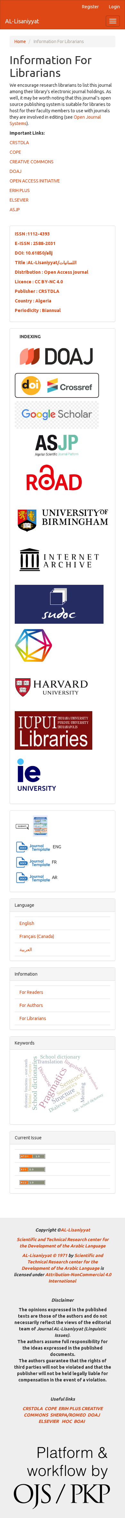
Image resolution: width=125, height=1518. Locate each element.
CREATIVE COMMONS (32, 161)
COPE (15, 152)
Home (20, 41)
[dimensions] (33, 645)
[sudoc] (59, 603)
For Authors (31, 1005)
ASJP (15, 209)
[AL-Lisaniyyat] (57, 414)
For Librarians (33, 1018)
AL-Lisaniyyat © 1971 (44, 1255)
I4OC (67, 1421)
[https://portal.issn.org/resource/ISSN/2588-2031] (54, 477)
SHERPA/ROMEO (68, 1415)
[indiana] (53, 730)
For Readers (31, 992)
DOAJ (15, 171)
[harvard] (51, 687)
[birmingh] (63, 520)
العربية (26, 949)
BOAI (80, 1421)
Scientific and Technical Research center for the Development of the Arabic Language (62, 1262)
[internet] (59, 559)
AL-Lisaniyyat (22, 21)
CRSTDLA (19, 142)
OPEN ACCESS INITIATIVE (35, 180)
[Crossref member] (57, 385)
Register (90, 6)
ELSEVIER (19, 200)
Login (114, 6)
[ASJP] (56, 444)
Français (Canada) (37, 936)
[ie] (36, 774)
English (27, 923)
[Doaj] (56, 356)
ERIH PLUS (20, 190)
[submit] (24, 826)
